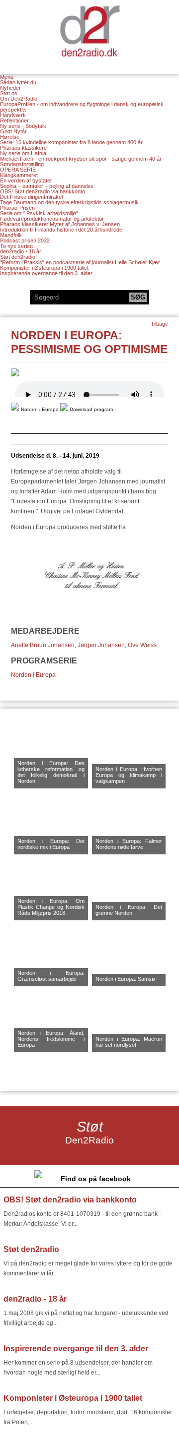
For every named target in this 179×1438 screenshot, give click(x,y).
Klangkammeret (19, 175)
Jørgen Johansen (101, 645)
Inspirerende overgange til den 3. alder (46, 273)
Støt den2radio (17, 257)
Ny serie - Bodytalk (23, 126)
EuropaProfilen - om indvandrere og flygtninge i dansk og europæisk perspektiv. (82, 107)
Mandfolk (11, 235)
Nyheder (10, 88)
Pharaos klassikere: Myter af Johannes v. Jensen (60, 224)
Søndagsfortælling (22, 164)
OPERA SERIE (18, 170)
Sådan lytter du (18, 82)
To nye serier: (16, 246)
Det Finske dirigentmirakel (31, 197)
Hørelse (9, 137)
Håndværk (13, 115)
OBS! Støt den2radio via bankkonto (42, 191)
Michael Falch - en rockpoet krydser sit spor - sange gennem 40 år (81, 159)
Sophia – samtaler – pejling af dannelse (46, 186)
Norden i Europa (33, 674)
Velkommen (89, 31)
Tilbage (159, 324)
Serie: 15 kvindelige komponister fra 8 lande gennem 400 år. (72, 142)
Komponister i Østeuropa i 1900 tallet (44, 268)
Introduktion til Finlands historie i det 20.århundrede (61, 230)
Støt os (8, 93)
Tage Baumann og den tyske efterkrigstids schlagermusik (69, 202)
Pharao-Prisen (17, 208)
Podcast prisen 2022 (25, 240)
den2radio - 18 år (20, 251)
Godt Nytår (13, 131)
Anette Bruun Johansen (43, 645)
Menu (6, 77)
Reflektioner (14, 120)
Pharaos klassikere (23, 148)
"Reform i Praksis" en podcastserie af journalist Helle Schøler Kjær (80, 262)
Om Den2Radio (18, 99)
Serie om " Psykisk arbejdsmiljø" (39, 213)
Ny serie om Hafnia (23, 153)
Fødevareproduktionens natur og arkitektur (52, 219)
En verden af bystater (26, 180)
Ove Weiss (142, 645)
